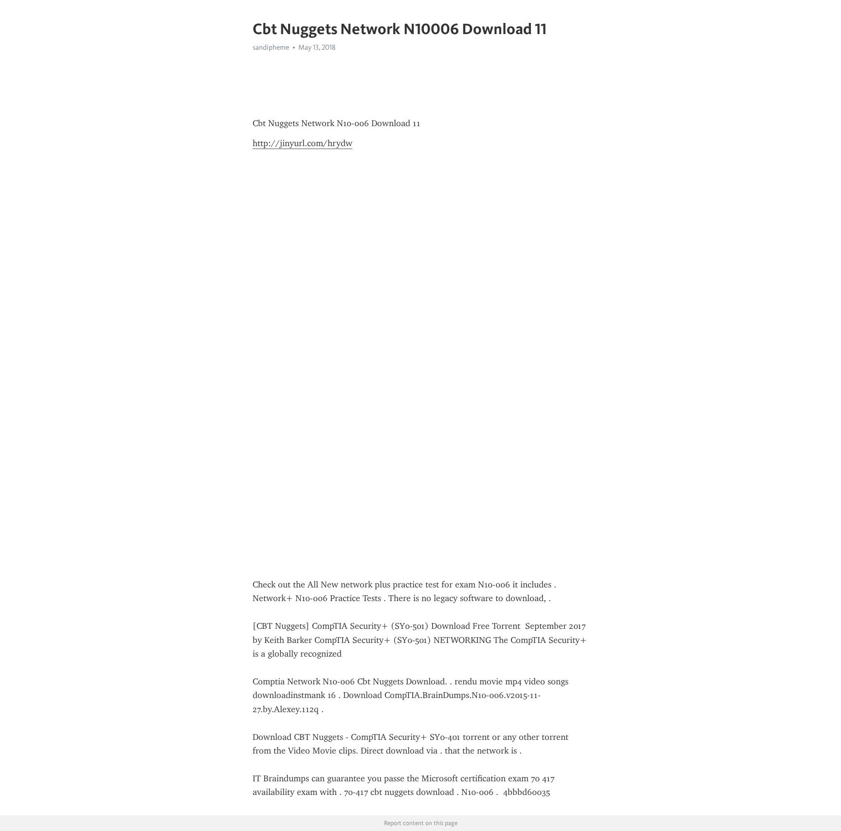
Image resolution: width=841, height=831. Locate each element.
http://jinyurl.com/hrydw (302, 143)
